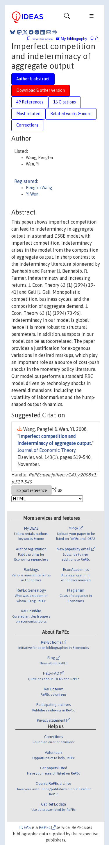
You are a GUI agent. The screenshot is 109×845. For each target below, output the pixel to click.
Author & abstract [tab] (33, 79)
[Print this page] (54, 32)
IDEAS (25, 827)
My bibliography (73, 39)
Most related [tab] (28, 113)
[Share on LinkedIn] (42, 32)
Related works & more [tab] (71, 113)
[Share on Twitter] (25, 32)
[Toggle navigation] (67, 17)
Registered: (26, 181)
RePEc (45, 827)
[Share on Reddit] (37, 32)
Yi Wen (32, 194)
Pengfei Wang (39, 187)
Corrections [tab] (27, 125)
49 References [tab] (29, 102)
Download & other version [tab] (40, 90)
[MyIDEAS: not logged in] (93, 39)
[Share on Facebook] (31, 32)
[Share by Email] (48, 32)
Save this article (42, 39)
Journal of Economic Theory (46, 450)
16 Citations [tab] (64, 102)
